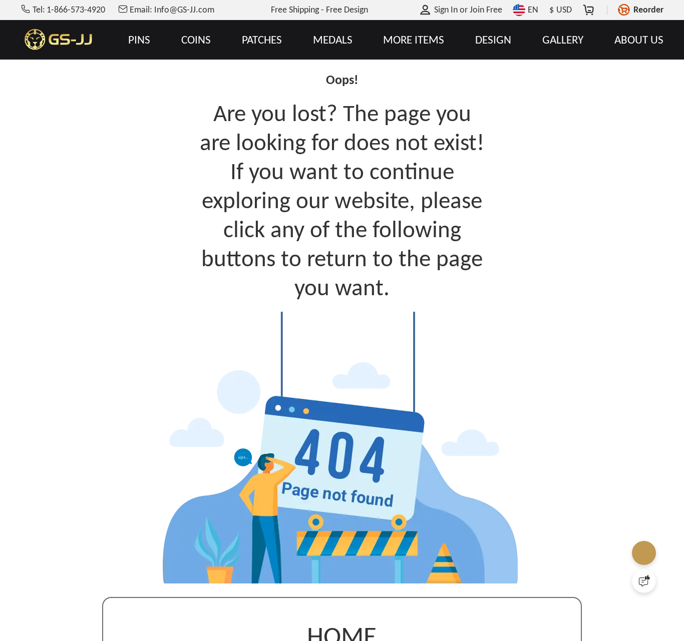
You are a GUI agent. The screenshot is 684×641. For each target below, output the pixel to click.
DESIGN (493, 40)
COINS (196, 40)
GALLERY (562, 40)
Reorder (648, 9)
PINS (139, 40)
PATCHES (262, 40)
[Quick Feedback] (644, 581)
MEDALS (333, 40)
